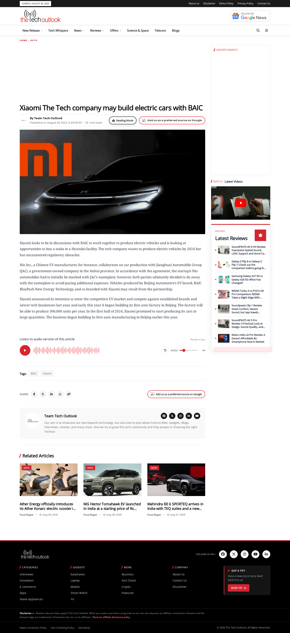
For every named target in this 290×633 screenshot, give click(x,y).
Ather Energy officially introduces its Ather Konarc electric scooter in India (47, 506)
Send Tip (236, 588)
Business (128, 574)
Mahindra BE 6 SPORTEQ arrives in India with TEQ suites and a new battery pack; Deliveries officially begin (175, 506)
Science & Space (138, 30)
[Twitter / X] (42, 394)
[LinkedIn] (51, 394)
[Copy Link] (68, 394)
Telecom (160, 30)
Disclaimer (209, 3)
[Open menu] (266, 30)
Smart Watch (79, 593)
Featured (128, 593)
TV (72, 599)
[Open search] (258, 30)
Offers (114, 30)
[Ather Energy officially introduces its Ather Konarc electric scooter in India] (49, 479)
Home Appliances (31, 599)
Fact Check (129, 580)
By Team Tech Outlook (46, 118)
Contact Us (263, 3)
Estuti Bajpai (26, 514)
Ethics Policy (226, 3)
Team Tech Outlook (60, 416)
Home (23, 40)
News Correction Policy (33, 627)
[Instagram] (180, 416)
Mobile (75, 587)
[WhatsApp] (60, 394)
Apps (23, 593)
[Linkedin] (266, 554)
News (77, 30)
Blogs (176, 30)
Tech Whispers (58, 30)
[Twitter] (234, 554)
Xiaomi (47, 373)
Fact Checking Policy (62, 627)
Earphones (78, 574)
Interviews (26, 574)
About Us (179, 574)
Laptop (75, 580)
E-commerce (28, 587)
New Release (31, 30)
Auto (33, 40)
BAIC (33, 373)
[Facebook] (34, 394)
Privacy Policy (246, 3)
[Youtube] (255, 554)
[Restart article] (165, 350)
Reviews (95, 30)
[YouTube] (197, 416)
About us (194, 3)
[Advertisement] (112, 72)
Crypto (126, 587)
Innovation (27, 580)
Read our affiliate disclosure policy (111, 617)
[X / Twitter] (172, 416)
